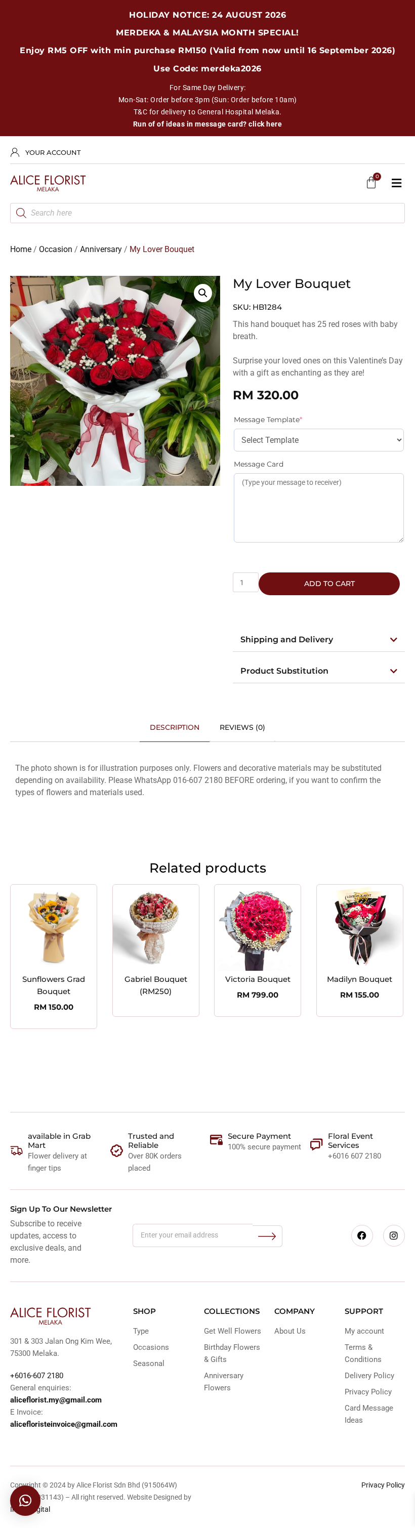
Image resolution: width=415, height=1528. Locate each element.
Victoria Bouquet (257, 979)
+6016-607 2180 (36, 1375)
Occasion (55, 249)
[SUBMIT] (267, 1236)
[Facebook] (362, 1236)
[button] (396, 183)
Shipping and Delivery (286, 639)
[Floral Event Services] (316, 1144)
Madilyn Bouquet (359, 979)
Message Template (285, 419)
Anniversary (101, 249)
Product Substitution (284, 671)
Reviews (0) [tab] (242, 727)
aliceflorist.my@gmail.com (56, 1400)
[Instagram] (394, 1236)
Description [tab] (174, 727)
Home (20, 249)
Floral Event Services (350, 1140)
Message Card (258, 464)
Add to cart (329, 583)
